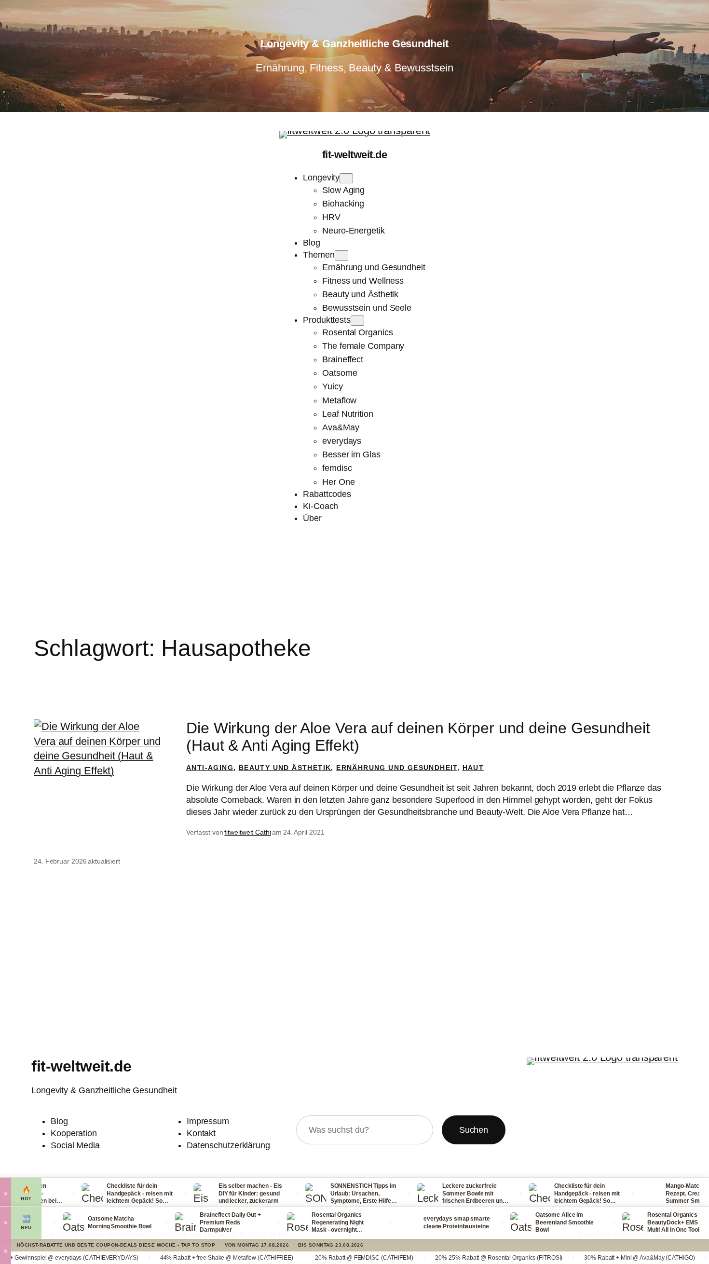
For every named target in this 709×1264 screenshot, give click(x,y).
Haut (473, 767)
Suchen (473, 1130)
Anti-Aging (209, 767)
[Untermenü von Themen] (341, 255)
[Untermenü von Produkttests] (357, 321)
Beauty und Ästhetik (285, 767)
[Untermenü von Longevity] (346, 178)
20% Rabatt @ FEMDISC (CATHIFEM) (299, 1257)
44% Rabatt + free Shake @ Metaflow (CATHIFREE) (161, 1257)
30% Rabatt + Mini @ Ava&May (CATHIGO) (574, 1257)
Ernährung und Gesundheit (396, 767)
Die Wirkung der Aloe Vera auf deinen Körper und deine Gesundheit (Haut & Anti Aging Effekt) (418, 736)
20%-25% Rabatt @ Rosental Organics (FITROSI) (434, 1257)
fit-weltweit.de (354, 155)
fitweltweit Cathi (247, 832)
